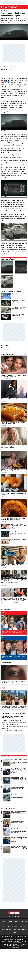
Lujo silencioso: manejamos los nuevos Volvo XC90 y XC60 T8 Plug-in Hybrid (14, 723)
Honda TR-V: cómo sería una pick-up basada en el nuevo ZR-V (14, 727)
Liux (7, 347)
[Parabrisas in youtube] (18, 917)
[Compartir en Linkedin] (10, 66)
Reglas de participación (20, 929)
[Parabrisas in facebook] (12, 917)
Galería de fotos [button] (5, 22)
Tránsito (14, 932)
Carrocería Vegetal (20, 347)
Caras (10, 921)
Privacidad (5, 929)
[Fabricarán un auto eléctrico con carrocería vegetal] (7, 267)
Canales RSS (5, 926)
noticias (14, 638)
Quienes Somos (14, 926)
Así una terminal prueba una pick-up (11, 720)
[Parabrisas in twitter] (15, 917)
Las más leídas (6, 757)
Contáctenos (23, 926)
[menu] (2, 7)
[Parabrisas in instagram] (9, 917)
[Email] (14, 66)
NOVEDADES (4, 10)
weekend (14, 688)
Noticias (17, 921)
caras (14, 613)
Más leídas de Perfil (8, 808)
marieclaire (14, 663)
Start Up (11, 347)
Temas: (2, 348)
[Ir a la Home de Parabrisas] (10, 7)
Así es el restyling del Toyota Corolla (12, 730)
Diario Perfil (4, 921)
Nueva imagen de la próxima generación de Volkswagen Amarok (13, 716)
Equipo (10, 929)
